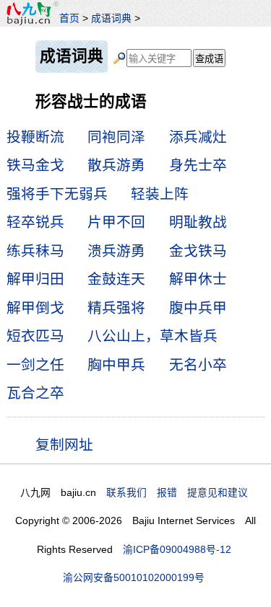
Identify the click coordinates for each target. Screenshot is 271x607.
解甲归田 (35, 279)
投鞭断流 (35, 137)
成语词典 (111, 18)
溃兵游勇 (116, 251)
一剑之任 (35, 365)
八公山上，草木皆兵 (152, 336)
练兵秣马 (35, 251)
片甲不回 (116, 222)
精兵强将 (116, 308)
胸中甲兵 (116, 365)
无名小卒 (198, 365)
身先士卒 (198, 165)
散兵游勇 (116, 165)
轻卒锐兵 (35, 222)
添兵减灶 (198, 137)
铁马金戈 (35, 165)
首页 (69, 18)
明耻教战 (198, 222)
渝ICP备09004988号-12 (177, 549)
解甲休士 (198, 279)
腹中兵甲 (198, 308)
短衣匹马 (35, 336)
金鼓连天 (116, 279)
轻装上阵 (160, 194)
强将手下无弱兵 (57, 194)
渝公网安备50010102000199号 (134, 577)
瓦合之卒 (35, 393)
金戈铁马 (198, 251)
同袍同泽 (116, 137)
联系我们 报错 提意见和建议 (177, 492)
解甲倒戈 (35, 308)
